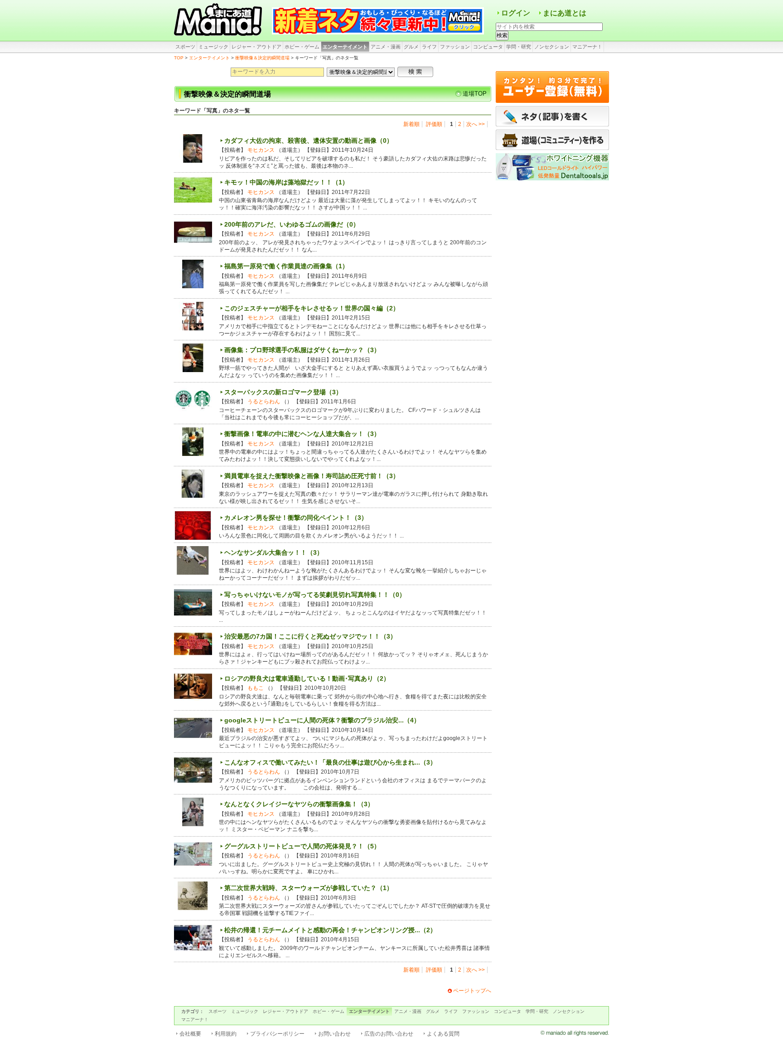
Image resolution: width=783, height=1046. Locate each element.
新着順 (411, 124)
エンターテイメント (345, 46)
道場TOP (475, 93)
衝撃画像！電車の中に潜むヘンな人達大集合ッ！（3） (302, 433)
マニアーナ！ (587, 46)
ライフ (429, 46)
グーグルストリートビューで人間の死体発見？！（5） (302, 846)
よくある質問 (443, 1034)
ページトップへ (472, 991)
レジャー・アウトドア (256, 46)
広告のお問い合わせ (388, 1034)
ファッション (455, 46)
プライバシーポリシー (277, 1034)
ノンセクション (551, 46)
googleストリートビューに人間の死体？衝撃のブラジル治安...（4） (322, 720)
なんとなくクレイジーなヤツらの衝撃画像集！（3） (299, 804)
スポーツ (185, 46)
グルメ (411, 46)
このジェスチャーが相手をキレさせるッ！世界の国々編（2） (311, 308)
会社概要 (190, 1034)
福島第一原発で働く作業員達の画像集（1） (286, 266)
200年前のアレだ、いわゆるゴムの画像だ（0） (291, 224)
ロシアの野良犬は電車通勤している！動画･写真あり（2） (307, 678)
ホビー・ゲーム (302, 46)
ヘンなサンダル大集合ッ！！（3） (273, 552)
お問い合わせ (334, 1034)
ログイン (515, 13)
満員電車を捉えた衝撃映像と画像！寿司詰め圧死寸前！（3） (311, 475)
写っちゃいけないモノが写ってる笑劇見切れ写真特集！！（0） (315, 594)
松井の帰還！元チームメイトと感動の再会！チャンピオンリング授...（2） (330, 930)
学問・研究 (518, 46)
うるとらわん (263, 401)
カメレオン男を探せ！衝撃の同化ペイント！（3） (295, 517)
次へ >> (475, 124)
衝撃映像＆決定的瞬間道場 (262, 57)
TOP (179, 57)
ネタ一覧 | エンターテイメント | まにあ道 (219, 20)
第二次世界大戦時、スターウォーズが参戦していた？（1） (308, 887)
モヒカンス (261, 150)
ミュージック (213, 46)
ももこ (255, 688)
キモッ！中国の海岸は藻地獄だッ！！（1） (286, 182)
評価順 (434, 124)
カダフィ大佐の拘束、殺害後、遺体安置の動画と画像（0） (308, 140)
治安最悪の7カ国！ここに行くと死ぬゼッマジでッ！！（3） (310, 636)
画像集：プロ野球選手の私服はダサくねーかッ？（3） (302, 350)
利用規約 (226, 1034)
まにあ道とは (564, 13)
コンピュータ (488, 46)
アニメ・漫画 (386, 46)
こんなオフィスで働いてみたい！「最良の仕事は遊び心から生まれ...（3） (330, 762)
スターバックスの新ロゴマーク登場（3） (283, 392)
